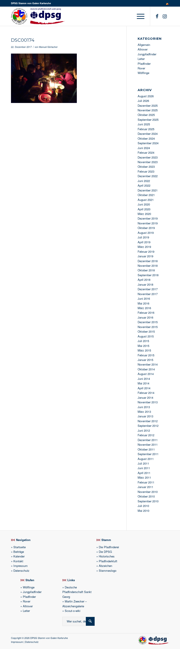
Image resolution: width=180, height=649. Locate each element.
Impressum (20, 566)
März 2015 (144, 350)
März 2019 (144, 247)
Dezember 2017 (148, 289)
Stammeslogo (107, 570)
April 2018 (144, 280)
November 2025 (148, 110)
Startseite (19, 547)
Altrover (143, 49)
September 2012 (148, 426)
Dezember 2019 (148, 218)
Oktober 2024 (146, 138)
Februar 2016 (146, 312)
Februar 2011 (146, 482)
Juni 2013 (144, 407)
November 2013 (148, 402)
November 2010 (148, 492)
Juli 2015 (143, 341)
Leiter (141, 59)
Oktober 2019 (146, 228)
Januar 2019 (145, 256)
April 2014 (144, 388)
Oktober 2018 (146, 270)
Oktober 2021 (146, 195)
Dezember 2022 (148, 176)
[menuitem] (166, 3)
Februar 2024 (146, 152)
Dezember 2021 (148, 190)
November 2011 (148, 444)
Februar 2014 (146, 393)
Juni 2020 (144, 204)
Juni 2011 (144, 468)
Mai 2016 (143, 303)
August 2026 (146, 96)
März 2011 (144, 477)
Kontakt (18, 561)
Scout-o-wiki (72, 611)
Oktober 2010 (146, 496)
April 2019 (144, 242)
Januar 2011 (145, 487)
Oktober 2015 (146, 331)
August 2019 (146, 233)
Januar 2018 (145, 284)
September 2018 (148, 275)
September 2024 (148, 143)
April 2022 (144, 185)
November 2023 (148, 162)
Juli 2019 (143, 237)
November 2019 (148, 223)
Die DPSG (105, 552)
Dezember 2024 (148, 134)
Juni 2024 (144, 148)
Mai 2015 (143, 346)
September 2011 (148, 454)
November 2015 (148, 327)
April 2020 (144, 209)
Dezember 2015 (148, 322)
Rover (141, 68)
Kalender (19, 556)
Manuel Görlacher (48, 47)
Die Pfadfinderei (109, 547)
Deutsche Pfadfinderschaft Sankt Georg (77, 592)
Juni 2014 (144, 379)
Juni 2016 (144, 298)
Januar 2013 (145, 416)
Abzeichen (105, 566)
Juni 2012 (144, 430)
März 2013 (144, 411)
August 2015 (146, 336)
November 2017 (148, 294)
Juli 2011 (143, 463)
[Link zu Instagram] (164, 16)
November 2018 (148, 265)
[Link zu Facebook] (157, 16)
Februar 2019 (146, 251)
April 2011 (144, 473)
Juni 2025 (144, 124)
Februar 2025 (146, 129)
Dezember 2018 (148, 261)
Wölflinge (143, 73)
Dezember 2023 (148, 157)
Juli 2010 (143, 506)
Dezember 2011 (148, 440)
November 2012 (148, 421)
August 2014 (146, 374)
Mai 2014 (143, 383)
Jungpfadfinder (147, 54)
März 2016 (144, 308)
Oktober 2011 (146, 449)
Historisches (107, 556)
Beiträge (18, 552)
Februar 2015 (146, 355)
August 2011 (146, 459)
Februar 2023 (146, 171)
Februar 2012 (146, 435)
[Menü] (139, 16)
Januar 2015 (145, 360)
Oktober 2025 (146, 115)
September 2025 (148, 119)
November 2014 (148, 364)
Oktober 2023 (146, 166)
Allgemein (144, 45)
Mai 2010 (143, 510)
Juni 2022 (144, 181)
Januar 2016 (145, 317)
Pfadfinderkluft (108, 561)
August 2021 (146, 200)
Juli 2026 (143, 101)
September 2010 (148, 501)
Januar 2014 (145, 397)
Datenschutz (21, 570)
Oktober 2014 (146, 369)
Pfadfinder (144, 63)
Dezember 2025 (148, 105)
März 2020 (144, 214)
